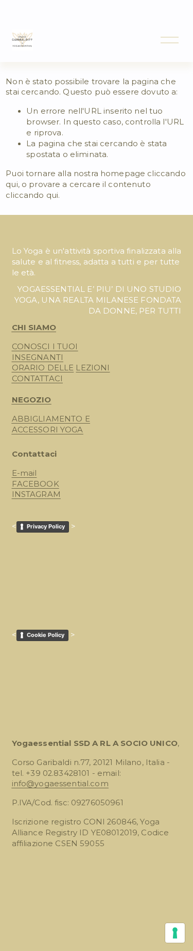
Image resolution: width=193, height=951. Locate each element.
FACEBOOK (35, 484)
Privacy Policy (46, 526)
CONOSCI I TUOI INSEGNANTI (45, 352)
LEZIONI (93, 367)
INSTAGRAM (36, 494)
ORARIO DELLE (43, 367)
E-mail (24, 473)
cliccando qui (32, 195)
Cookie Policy (45, 634)
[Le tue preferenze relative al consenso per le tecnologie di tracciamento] (175, 933)
